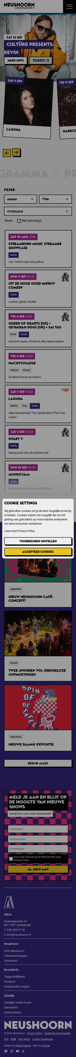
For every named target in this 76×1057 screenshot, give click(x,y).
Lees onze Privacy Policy (19, 531)
